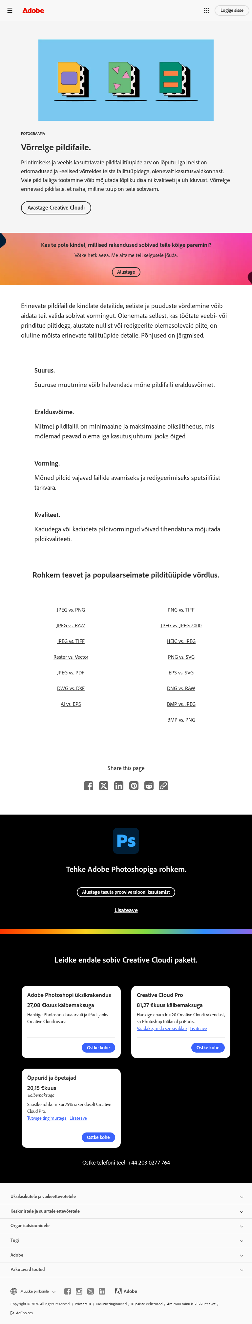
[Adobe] (33, 10)
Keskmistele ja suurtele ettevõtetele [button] (45, 1211)
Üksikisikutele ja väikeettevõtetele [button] (43, 1196)
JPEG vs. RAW (70, 625)
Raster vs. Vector (70, 657)
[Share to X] (103, 785)
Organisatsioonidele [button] (30, 1225)
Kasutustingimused (111, 1304)
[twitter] (90, 1291)
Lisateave (126, 910)
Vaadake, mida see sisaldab (162, 1028)
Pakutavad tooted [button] (27, 1269)
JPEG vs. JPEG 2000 (181, 625)
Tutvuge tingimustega (47, 1118)
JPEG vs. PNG (71, 610)
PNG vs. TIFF (181, 610)
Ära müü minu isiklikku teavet (191, 1304)
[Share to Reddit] (149, 785)
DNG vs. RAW (181, 688)
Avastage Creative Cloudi (56, 207)
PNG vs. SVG (181, 657)
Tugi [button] (14, 1240)
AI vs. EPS (71, 704)
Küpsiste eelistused (146, 1304)
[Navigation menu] (10, 10)
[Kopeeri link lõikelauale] (163, 785)
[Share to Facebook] (88, 785)
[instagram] (79, 1291)
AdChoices (24, 1313)
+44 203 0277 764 (149, 1162)
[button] (206, 10)
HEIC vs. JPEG (181, 641)
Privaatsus (83, 1304)
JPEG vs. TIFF (71, 641)
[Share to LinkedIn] (118, 785)
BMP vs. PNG (181, 720)
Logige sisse (231, 10)
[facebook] (67, 1291)
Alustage (126, 272)
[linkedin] (102, 1291)
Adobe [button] (16, 1255)
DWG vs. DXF (71, 688)
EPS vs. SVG (181, 673)
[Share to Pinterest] (133, 785)
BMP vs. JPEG (181, 704)
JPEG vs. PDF (70, 673)
